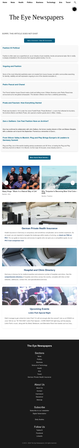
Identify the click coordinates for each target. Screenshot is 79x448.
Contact (39, 391)
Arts (60, 2)
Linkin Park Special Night (39, 312)
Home (5, 2)
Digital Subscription (39, 413)
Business (39, 2)
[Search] (75, 2)
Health (21, 2)
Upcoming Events (39, 308)
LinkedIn (39, 436)
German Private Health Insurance (39, 228)
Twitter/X (39, 430)
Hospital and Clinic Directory (39, 270)
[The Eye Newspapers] (74, 9)
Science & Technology (39, 365)
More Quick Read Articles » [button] (39, 157)
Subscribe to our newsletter (39, 410)
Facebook (39, 433)
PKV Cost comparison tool (14, 240)
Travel (68, 2)
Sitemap (39, 400)
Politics (30, 2)
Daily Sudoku (39, 419)
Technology (51, 2)
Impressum (39, 394)
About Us (39, 388)
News (13, 2)
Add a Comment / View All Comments (39, 40)
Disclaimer (39, 397)
